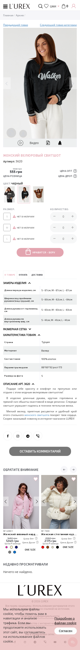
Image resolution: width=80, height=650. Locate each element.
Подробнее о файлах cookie (65, 620)
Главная (8, 15)
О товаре (9, 275)
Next (73, 83)
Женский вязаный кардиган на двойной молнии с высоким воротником (21, 534)
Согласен (65, 631)
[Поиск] (41, 6)
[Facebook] (7, 435)
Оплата (23, 275)
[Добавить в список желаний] (35, 479)
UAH (53, 6)
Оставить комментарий (40, 451)
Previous (7, 83)
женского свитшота (37, 415)
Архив (20, 15)
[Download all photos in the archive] (11, 133)
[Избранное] (46, 6)
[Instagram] (17, 435)
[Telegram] (27, 435)
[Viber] (37, 435)
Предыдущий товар (15, 25)
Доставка (37, 275)
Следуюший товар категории (58, 25)
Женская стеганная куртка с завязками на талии (59, 534)
